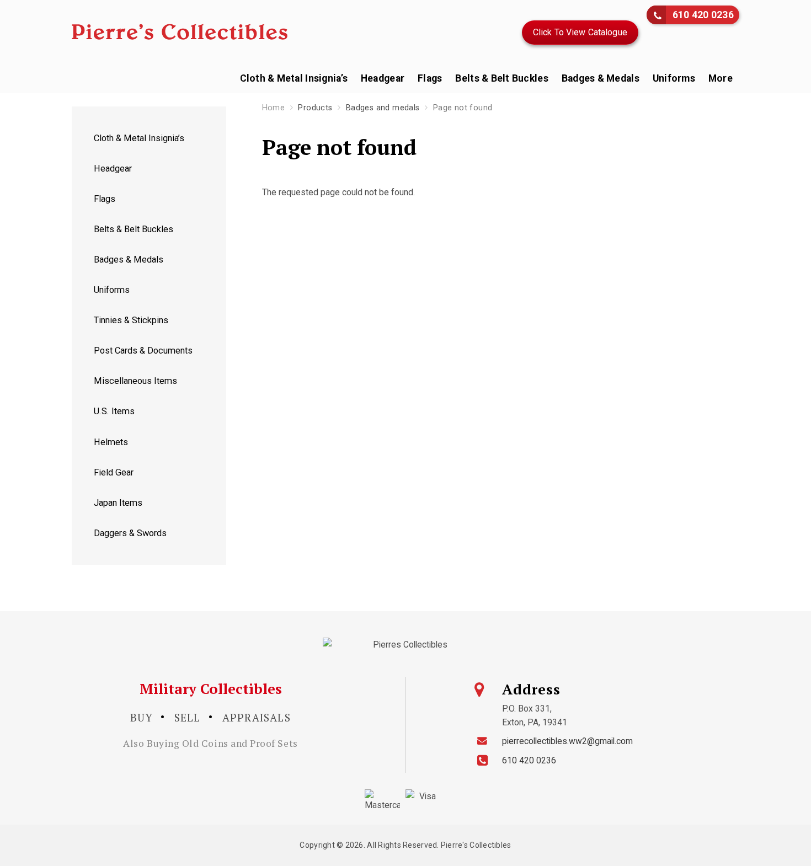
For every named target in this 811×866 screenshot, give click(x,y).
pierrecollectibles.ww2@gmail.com (567, 741)
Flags (430, 78)
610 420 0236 (703, 14)
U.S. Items (114, 411)
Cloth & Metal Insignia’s (294, 78)
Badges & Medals (600, 78)
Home (273, 108)
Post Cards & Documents (143, 350)
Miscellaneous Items (135, 381)
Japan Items (118, 503)
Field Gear (114, 472)
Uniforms (674, 78)
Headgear (382, 78)
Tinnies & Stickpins (131, 320)
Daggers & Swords (130, 533)
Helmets (111, 442)
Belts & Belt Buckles (501, 78)
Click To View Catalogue (580, 32)
